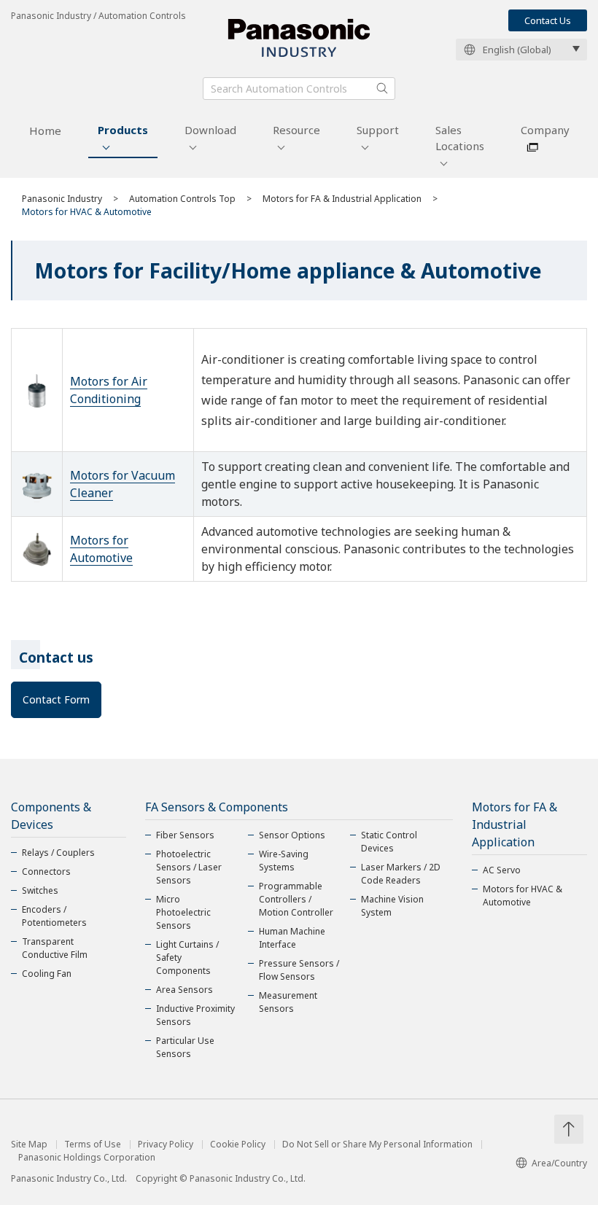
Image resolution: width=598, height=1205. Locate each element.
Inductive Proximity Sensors (195, 1015)
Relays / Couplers (58, 852)
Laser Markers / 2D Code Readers (400, 873)
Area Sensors (184, 989)
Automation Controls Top (182, 198)
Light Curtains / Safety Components (187, 957)
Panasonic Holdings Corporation (86, 1157)
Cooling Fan (46, 973)
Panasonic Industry (62, 198)
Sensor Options (292, 835)
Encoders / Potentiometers (54, 916)
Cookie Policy (237, 1144)
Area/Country (559, 1163)
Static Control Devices (389, 841)
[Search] (382, 88)
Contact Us (547, 20)
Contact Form (56, 699)
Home (45, 130)
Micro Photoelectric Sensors (183, 912)
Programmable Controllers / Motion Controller (296, 899)
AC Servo (502, 870)
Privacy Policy (165, 1144)
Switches (40, 890)
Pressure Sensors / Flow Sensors (299, 970)
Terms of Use (92, 1144)
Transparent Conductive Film (55, 948)
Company (545, 129)
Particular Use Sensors (185, 1047)
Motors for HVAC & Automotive (522, 895)
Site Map (29, 1144)
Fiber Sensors (185, 835)
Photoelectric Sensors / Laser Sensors (189, 867)
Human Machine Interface (292, 938)
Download (210, 129)
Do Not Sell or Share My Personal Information (377, 1144)
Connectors (46, 871)
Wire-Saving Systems (283, 860)
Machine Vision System (392, 906)
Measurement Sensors (288, 1002)
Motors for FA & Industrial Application (342, 198)
